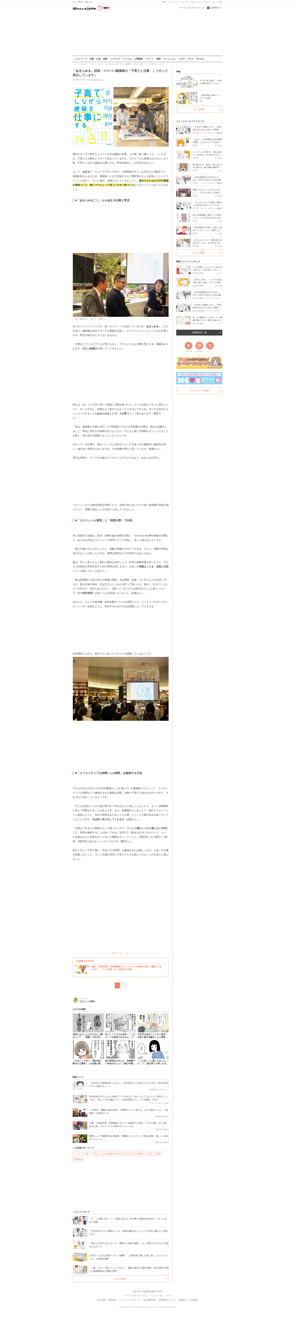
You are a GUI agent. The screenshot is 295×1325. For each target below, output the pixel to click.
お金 (98, 59)
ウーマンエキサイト (95, 80)
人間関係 (138, 59)
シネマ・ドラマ (185, 59)
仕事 (92, 59)
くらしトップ (80, 59)
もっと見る (120, 1278)
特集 (178, 71)
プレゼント (206, 2)
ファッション (169, 59)
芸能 (158, 59)
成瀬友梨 (78, 1159)
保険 (105, 59)
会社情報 (101, 1300)
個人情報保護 (149, 1300)
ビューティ (185, 2)
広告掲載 (193, 1300)
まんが (193, 2)
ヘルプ (168, 1295)
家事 (158, 1154)
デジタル (200, 59)
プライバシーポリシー (130, 1300)
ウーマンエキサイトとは (135, 1295)
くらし (170, 2)
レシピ (177, 2)
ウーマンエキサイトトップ (192, 7)
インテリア (115, 59)
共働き (140, 1154)
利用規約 (112, 1300)
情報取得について (167, 1300)
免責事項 (182, 1300)
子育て (163, 2)
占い (199, 2)
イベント (149, 59)
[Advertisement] (147, 33)
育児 (150, 1154)
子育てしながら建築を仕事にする (109, 1154)
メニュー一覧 (217, 2)
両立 (131, 1154)
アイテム (127, 59)
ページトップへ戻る (199, 390)
